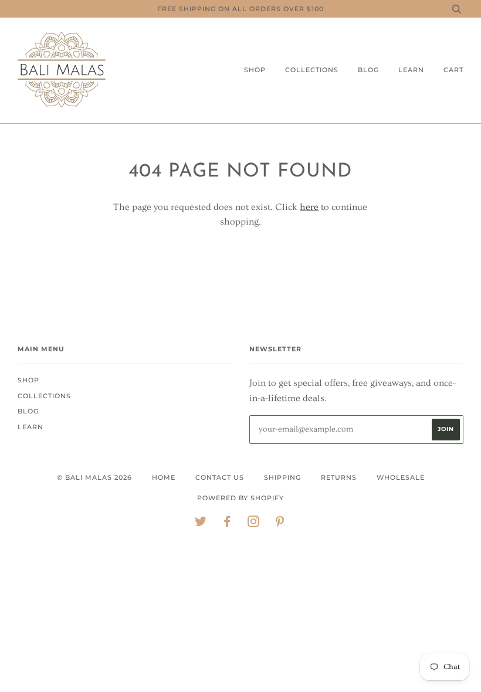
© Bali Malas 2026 (94, 477)
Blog (368, 70)
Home (163, 477)
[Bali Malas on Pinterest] (280, 524)
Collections (311, 70)
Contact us (219, 477)
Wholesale (401, 477)
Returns (339, 477)
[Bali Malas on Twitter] (201, 524)
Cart (453, 70)
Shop (255, 70)
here (309, 207)
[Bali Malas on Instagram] (254, 524)
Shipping (282, 477)
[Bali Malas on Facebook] (227, 524)
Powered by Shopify (240, 498)
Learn (411, 70)
